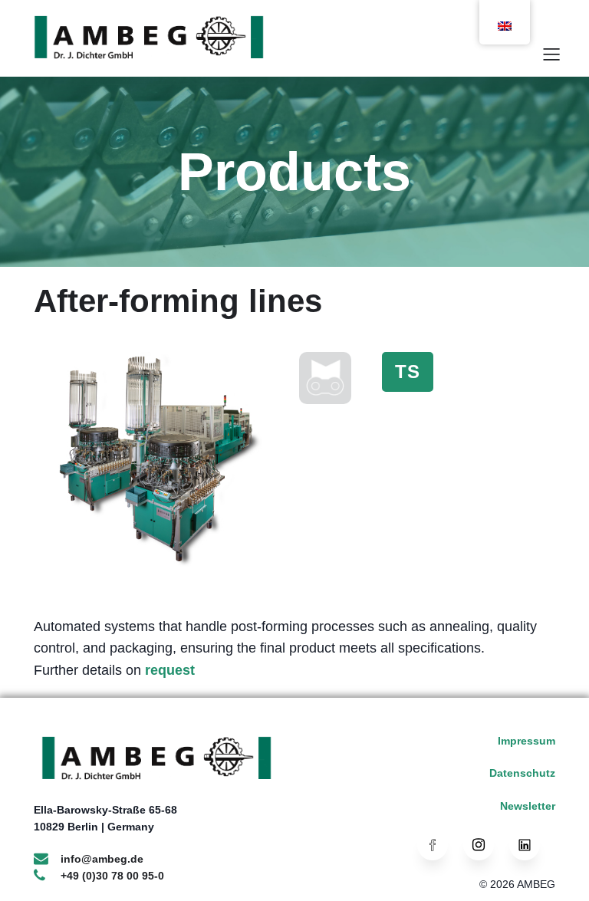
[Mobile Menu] (551, 53)
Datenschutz (522, 773)
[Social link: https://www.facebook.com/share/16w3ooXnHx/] (440, 845)
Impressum (526, 741)
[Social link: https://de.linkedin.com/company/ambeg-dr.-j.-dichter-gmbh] (532, 845)
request (170, 670)
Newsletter (527, 806)
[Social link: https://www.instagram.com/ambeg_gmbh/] (486, 845)
